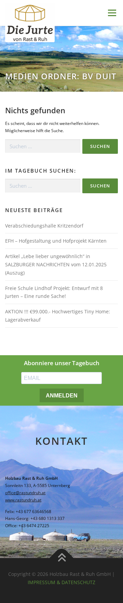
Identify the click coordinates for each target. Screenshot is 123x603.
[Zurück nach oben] (62, 558)
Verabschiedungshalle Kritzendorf (44, 225)
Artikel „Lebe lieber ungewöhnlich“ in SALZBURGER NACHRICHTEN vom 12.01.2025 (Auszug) (56, 264)
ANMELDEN (62, 395)
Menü (111, 13)
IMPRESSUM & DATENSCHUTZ (61, 582)
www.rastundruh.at (23, 500)
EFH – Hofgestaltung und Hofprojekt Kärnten (56, 240)
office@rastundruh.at (25, 493)
